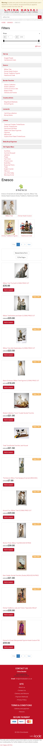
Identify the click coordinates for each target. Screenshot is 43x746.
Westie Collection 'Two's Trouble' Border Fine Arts (18, 413)
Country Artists (8, 98)
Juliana (5, 120)
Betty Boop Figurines (10, 141)
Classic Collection (9, 84)
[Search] (40, 17)
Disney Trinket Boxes (10, 126)
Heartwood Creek (9, 75)
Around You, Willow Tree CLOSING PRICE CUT (17, 510)
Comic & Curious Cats (11, 88)
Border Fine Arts (8, 80)
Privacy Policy (21, 700)
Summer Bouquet (9, 153)
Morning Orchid (9, 175)
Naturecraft (7, 134)
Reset (38, 46)
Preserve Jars (8, 161)
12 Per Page (21, 257)
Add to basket (8, 290)
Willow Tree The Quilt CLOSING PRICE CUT (16, 283)
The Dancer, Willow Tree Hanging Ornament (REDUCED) (20, 478)
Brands (10, 22)
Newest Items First (21, 253)
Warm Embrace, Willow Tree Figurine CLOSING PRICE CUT (21, 380)
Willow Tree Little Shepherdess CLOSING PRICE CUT (19, 348)
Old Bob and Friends (10, 92)
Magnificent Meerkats (11, 102)
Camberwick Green (10, 60)
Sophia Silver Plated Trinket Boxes (14, 136)
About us (22, 687)
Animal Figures (9, 104)
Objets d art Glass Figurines (12, 130)
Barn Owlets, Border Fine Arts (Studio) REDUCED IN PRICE (21, 575)
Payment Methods (22, 697)
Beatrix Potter (8, 90)
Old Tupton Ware (8, 147)
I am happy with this (6, 745)
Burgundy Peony (9, 165)
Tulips (6, 167)
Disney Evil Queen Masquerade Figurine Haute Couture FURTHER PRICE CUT (22, 640)
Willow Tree (7, 69)
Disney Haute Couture (11, 71)
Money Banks (8, 115)
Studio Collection (9, 86)
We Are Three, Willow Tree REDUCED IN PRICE (17, 543)
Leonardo (6, 109)
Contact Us (22, 690)
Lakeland (7, 155)
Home (4, 22)
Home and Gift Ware (10, 128)
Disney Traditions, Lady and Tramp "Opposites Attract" (20, 608)
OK (21, 6)
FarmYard (7, 159)
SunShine (7, 151)
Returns (21, 712)
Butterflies (7, 163)
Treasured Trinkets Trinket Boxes (14, 124)
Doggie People (8, 58)
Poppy (6, 157)
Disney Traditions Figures (12, 73)
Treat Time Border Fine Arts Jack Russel (15, 445)
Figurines (7, 132)
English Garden (9, 169)
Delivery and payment (22, 709)
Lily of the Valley (9, 173)
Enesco (5, 65)
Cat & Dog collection (10, 113)
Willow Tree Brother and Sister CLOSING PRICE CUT (19, 315)
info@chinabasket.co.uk (24, 679)
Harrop (5, 54)
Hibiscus (7, 171)
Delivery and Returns (22, 693)
